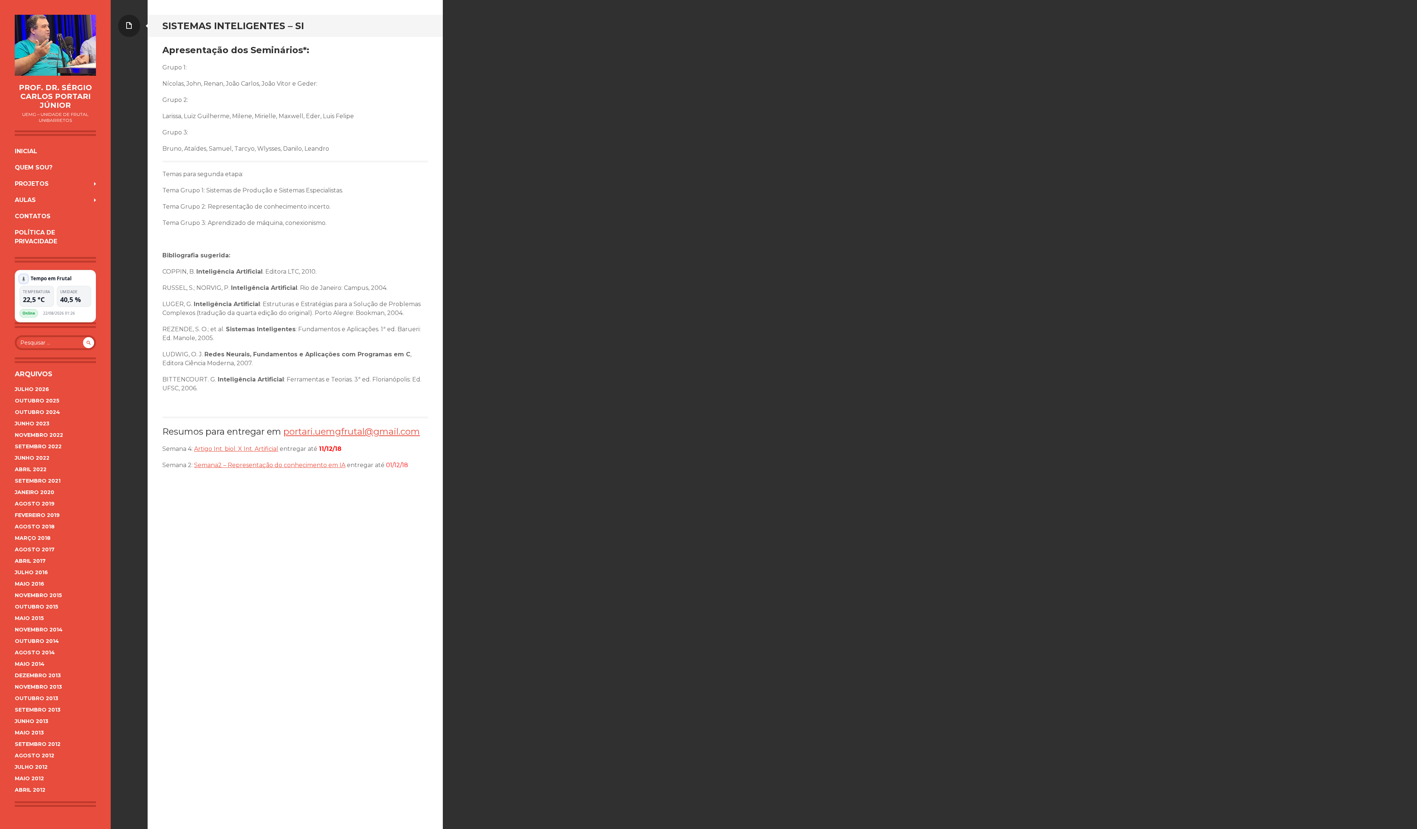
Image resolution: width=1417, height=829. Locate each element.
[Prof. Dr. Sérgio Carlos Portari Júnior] (55, 45)
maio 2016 (29, 583)
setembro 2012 (38, 744)
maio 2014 (30, 664)
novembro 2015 (38, 595)
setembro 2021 (38, 480)
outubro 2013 (36, 698)
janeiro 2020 (34, 492)
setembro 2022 (38, 446)
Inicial (26, 151)
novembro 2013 (38, 687)
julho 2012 (31, 767)
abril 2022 (30, 469)
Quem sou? (33, 167)
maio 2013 (29, 732)
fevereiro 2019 (37, 515)
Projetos (32, 183)
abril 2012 (30, 790)
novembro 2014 (39, 629)
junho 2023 (32, 423)
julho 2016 (31, 572)
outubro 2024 (37, 412)
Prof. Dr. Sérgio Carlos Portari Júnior (55, 96)
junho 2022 (32, 458)
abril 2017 (30, 561)
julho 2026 (32, 389)
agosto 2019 (35, 503)
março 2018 (33, 538)
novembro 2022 (39, 435)
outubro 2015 (36, 606)
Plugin (85, 313)
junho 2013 (31, 721)
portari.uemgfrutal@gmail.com (351, 431)
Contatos (33, 216)
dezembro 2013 (38, 675)
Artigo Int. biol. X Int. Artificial (236, 448)
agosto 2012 (34, 755)
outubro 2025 (37, 400)
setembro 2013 (38, 709)
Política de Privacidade (36, 237)
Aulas (25, 199)
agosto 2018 (35, 526)
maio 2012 (29, 778)
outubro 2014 (37, 641)
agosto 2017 (35, 549)
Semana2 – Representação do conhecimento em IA (269, 465)
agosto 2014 (35, 652)
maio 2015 (29, 618)
